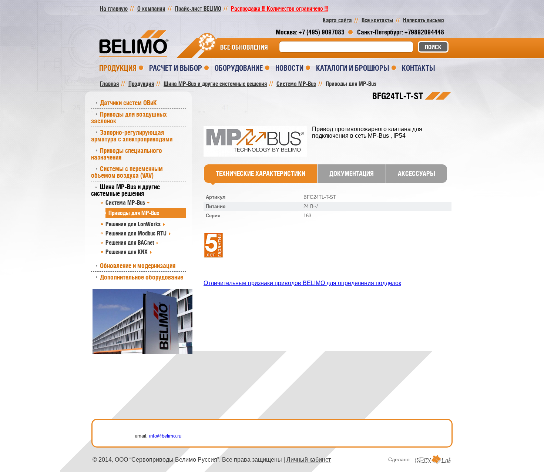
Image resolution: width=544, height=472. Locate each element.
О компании (151, 8)
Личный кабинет (308, 459)
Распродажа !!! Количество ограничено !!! (279, 8)
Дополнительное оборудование (141, 277)
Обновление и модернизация (137, 266)
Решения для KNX (126, 251)
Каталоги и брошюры (352, 68)
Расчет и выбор (175, 68)
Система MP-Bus (125, 202)
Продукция (118, 68)
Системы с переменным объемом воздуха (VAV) (127, 172)
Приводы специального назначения (126, 154)
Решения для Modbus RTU (136, 233)
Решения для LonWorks (133, 224)
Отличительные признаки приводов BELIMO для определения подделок (302, 283)
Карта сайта (337, 20)
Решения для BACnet (129, 242)
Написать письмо (423, 20)
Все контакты (377, 20)
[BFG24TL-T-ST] (258, 142)
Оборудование (239, 68)
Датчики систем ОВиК (128, 103)
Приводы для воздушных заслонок (129, 117)
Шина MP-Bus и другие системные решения (125, 190)
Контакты (418, 68)
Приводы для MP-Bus (133, 213)
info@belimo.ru (165, 436)
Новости (289, 68)
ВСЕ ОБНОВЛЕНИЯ (244, 47)
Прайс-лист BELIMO (198, 8)
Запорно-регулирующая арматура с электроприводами (131, 135)
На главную (114, 8)
